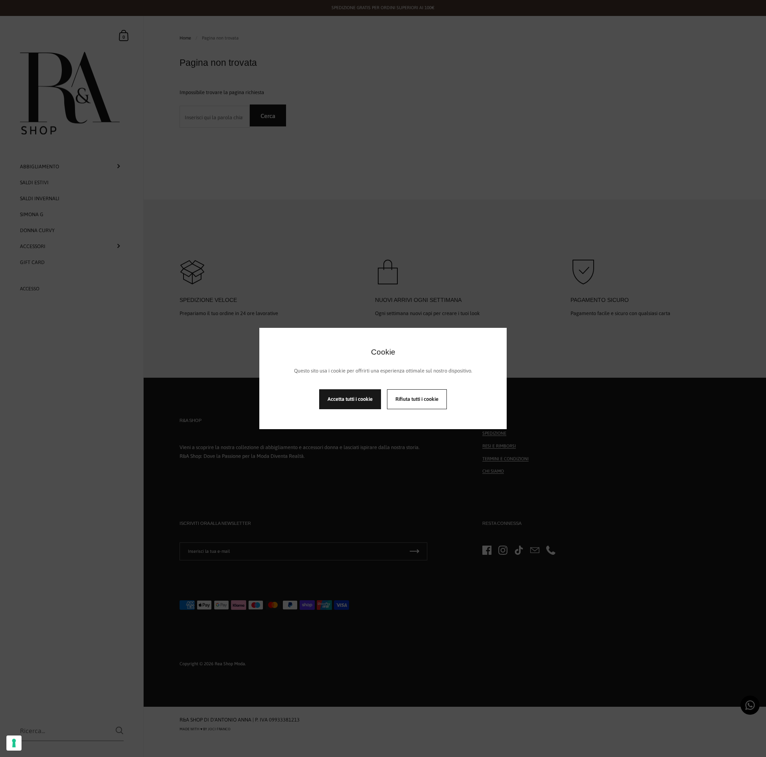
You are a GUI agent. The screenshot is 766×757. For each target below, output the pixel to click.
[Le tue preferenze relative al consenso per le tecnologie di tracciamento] (14, 743)
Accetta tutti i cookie (350, 399)
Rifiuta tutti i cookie (416, 399)
